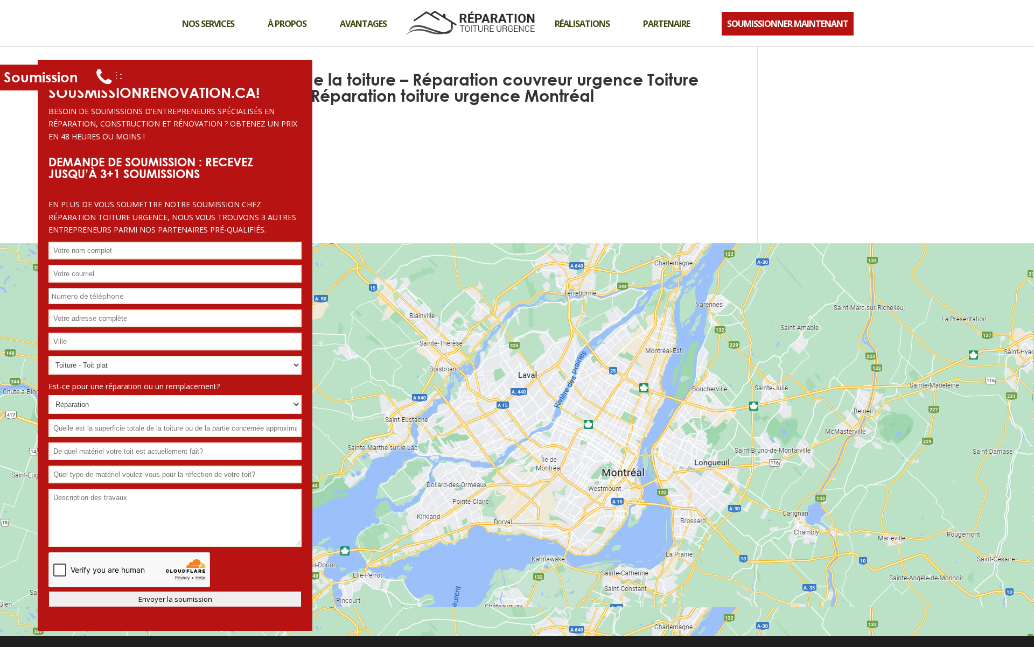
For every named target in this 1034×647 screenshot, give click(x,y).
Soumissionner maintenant (787, 24)
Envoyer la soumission (175, 599)
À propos (287, 24)
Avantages (363, 24)
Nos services (208, 24)
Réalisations (582, 24)
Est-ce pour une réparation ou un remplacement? (134, 386)
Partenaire (666, 24)
